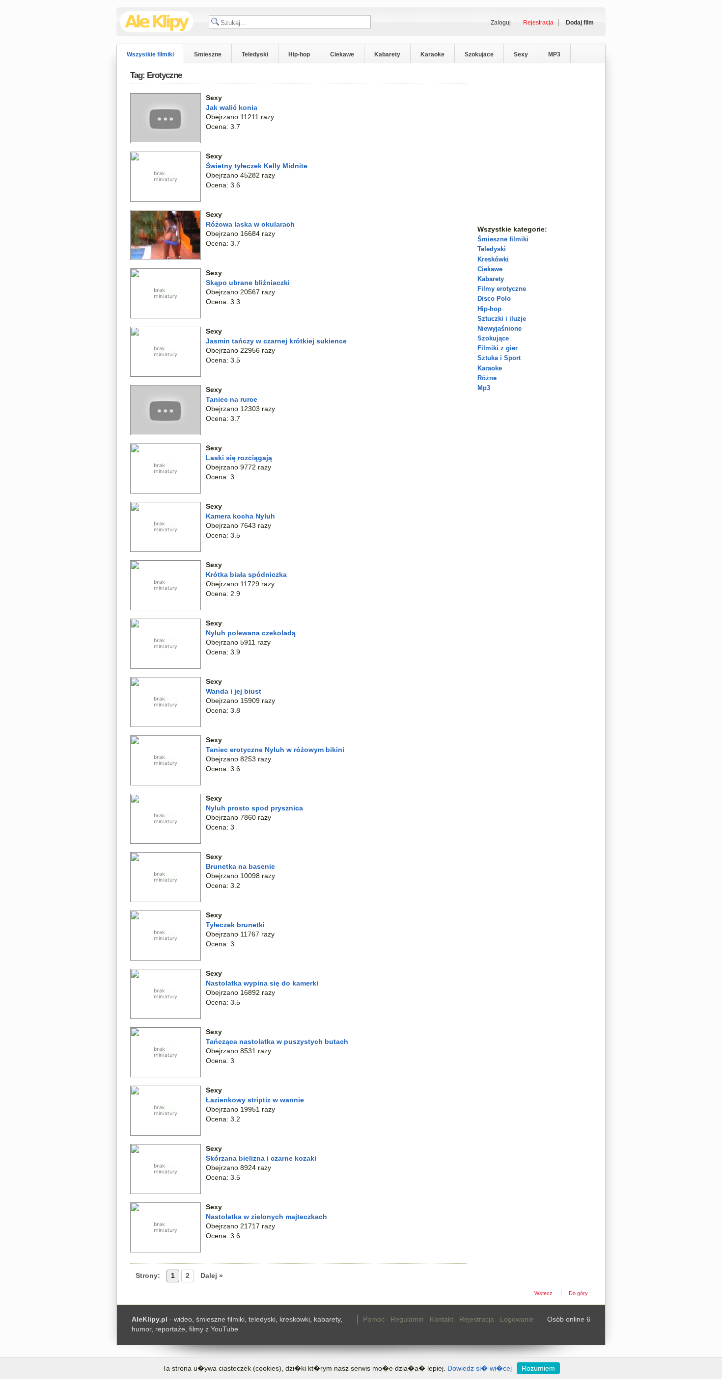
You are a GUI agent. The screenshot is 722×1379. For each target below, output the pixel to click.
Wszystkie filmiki (150, 54)
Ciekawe (342, 54)
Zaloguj (501, 22)
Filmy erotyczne (501, 288)
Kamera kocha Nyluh (240, 516)
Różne (487, 378)
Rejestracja (476, 1319)
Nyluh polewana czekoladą (251, 633)
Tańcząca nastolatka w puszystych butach (277, 1041)
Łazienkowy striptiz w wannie (255, 1100)
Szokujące (493, 338)
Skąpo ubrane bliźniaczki (248, 282)
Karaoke (432, 54)
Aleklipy (157, 22)
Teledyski (255, 54)
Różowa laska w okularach (250, 224)
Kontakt (441, 1319)
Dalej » (211, 1275)
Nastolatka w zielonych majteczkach (266, 1217)
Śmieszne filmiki (502, 239)
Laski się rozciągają (239, 458)
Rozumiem (538, 1368)
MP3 (554, 54)
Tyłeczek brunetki (235, 925)
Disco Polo (494, 298)
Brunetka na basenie (240, 866)
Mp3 (483, 387)
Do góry (578, 1293)
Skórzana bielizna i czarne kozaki (261, 1158)
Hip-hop (299, 54)
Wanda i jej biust (233, 691)
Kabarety (387, 54)
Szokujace (479, 54)
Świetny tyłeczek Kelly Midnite (256, 166)
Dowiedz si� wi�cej (479, 1368)
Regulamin (407, 1319)
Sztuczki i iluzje (501, 318)
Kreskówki (493, 259)
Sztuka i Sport (499, 358)
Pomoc (374, 1319)
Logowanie (517, 1319)
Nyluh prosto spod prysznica (254, 808)
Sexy (521, 54)
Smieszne (208, 54)
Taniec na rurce (231, 399)
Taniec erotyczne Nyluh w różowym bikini (275, 750)
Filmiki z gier (497, 348)
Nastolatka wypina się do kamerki (262, 983)
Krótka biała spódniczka (246, 574)
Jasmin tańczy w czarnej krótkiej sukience (276, 341)
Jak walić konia (231, 107)
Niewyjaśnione (499, 328)
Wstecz (543, 1293)
